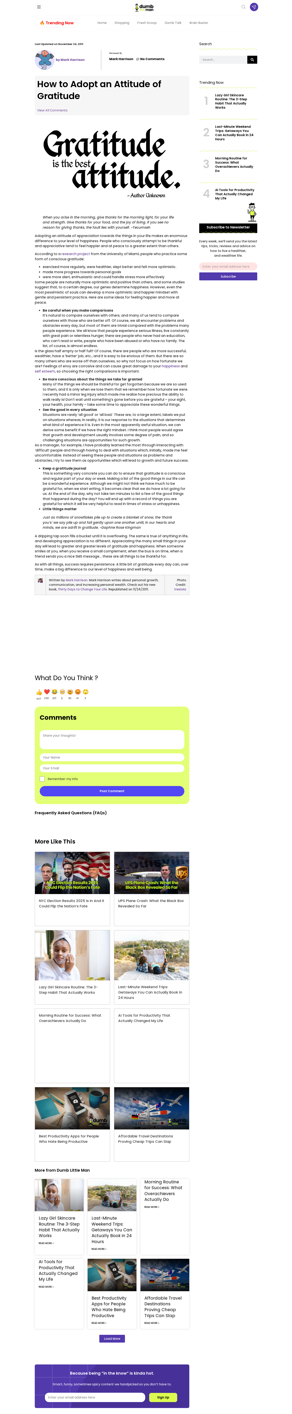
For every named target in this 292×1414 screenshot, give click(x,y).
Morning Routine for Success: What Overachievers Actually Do (163, 1190)
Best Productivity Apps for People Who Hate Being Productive (109, 1306)
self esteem (45, 371)
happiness (171, 366)
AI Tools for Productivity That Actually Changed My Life (58, 1270)
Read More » (46, 1243)
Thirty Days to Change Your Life (82, 589)
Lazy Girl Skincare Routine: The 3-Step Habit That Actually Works (59, 1226)
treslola (180, 589)
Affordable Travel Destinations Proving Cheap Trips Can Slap (163, 1306)
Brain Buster (199, 22)
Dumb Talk (173, 22)
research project (75, 254)
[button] (39, 694)
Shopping (122, 22)
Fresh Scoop (147, 22)
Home (102, 22)
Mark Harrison (76, 580)
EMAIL (203, 260)
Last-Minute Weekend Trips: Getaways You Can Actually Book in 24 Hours (150, 992)
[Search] (252, 60)
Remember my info (63, 779)
